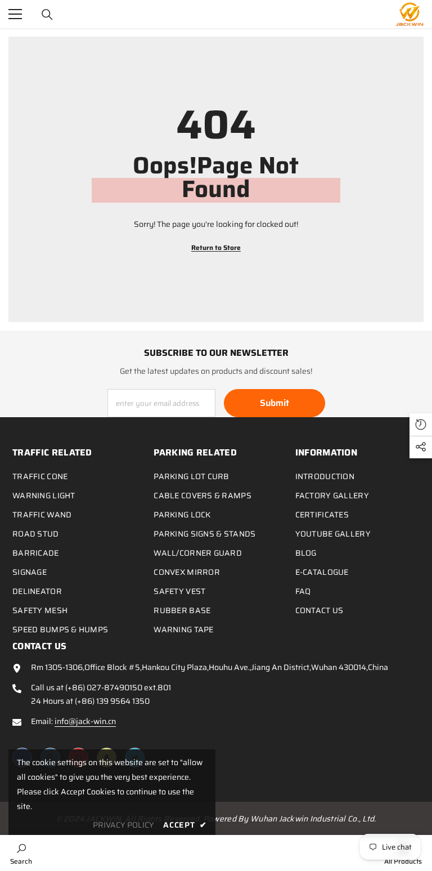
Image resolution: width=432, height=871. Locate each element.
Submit (274, 403)
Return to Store (216, 247)
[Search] (47, 14)
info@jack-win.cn (85, 721)
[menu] (15, 14)
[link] (21, 853)
